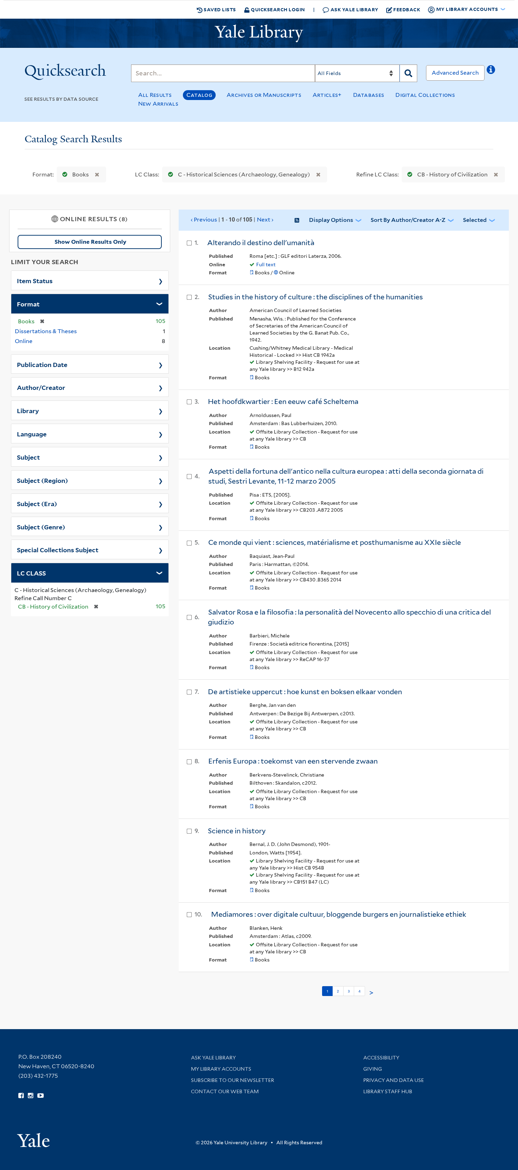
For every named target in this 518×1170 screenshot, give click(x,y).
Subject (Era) (37, 503)
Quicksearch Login (277, 9)
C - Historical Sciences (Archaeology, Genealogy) (244, 174)
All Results (155, 95)
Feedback (406, 9)
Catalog (199, 95)
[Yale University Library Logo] (259, 33)
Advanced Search (455, 72)
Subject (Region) (42, 480)
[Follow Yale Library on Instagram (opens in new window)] (30, 1096)
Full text (266, 264)
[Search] (408, 73)
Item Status (35, 280)
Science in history (237, 831)
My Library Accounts (221, 1069)
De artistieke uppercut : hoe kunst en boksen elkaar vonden (305, 691)
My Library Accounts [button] (467, 9)
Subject (28, 457)
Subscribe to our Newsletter (232, 1080)
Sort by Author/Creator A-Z (408, 220)
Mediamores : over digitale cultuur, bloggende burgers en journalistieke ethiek (338, 914)
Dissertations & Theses (46, 331)
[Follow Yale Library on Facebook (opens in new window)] (21, 1096)
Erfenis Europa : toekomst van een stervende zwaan (293, 761)
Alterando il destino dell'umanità (260, 242)
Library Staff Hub (387, 1091)
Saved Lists (219, 9)
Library (28, 410)
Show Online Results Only (90, 241)
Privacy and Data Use (393, 1080)
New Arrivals (158, 103)
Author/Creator (41, 387)
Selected (475, 220)
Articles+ (327, 95)
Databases (368, 95)
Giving (372, 1069)
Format (28, 303)
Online (23, 341)
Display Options (331, 220)
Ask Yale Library (353, 9)
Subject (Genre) (41, 526)
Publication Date (42, 364)
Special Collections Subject (57, 549)
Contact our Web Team (225, 1091)
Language (32, 433)
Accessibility (381, 1057)
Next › (265, 219)
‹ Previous (232, 219)
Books (80, 174)
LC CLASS (31, 572)
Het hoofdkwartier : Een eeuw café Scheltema (283, 401)
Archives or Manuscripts (264, 95)
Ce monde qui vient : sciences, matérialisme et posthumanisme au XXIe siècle (334, 542)
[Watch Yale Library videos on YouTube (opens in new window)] (40, 1096)
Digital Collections (425, 95)
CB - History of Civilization (452, 174)
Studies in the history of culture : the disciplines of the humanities (315, 297)
